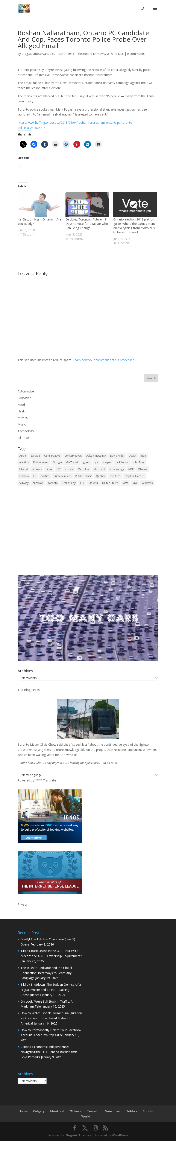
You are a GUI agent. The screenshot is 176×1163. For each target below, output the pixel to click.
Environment (41, 462)
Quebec (101, 476)
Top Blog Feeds (29, 690)
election (24, 462)
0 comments (136, 54)
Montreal (57, 1111)
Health (22, 411)
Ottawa (75, 1111)
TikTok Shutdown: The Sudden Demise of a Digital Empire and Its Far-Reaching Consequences (51, 989)
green (86, 462)
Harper (107, 462)
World (85, 1116)
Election (83, 54)
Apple (23, 456)
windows (147, 483)
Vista (125, 483)
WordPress (120, 1135)
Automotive (26, 391)
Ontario (24, 476)
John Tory (138, 462)
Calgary (39, 1111)
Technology (26, 431)
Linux (49, 469)
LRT (58, 469)
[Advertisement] (88, 533)
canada (35, 456)
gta (96, 462)
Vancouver (113, 1111)
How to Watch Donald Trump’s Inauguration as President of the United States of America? (51, 1018)
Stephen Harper (134, 476)
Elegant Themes (78, 1135)
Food (21, 405)
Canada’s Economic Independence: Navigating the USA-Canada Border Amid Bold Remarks (49, 1052)
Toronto (53, 483)
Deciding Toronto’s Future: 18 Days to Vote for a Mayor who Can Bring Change (86, 223)
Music (22, 424)
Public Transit (83, 476)
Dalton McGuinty (96, 456)
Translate (49, 780)
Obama (142, 469)
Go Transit (72, 462)
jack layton (122, 462)
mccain (69, 469)
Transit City (69, 483)
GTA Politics (115, 54)
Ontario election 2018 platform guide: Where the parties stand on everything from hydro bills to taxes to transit (134, 225)
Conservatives (73, 456)
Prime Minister (62, 476)
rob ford (115, 476)
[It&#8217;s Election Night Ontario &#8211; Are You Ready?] (39, 204)
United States (110, 483)
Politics (131, 1111)
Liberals (37, 469)
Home (23, 1111)
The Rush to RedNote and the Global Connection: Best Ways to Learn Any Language (46, 973)
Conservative (52, 456)
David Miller (117, 456)
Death (132, 456)
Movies (23, 418)
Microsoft (99, 469)
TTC (82, 483)
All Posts (24, 438)
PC (34, 476)
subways (38, 483)
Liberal (23, 469)
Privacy (22, 904)
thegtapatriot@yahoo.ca (38, 54)
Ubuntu (93, 483)
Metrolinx (83, 469)
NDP (131, 469)
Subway (24, 483)
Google (57, 462)
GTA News (97, 54)
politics (45, 476)
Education (24, 398)
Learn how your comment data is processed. (104, 360)
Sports (148, 1111)
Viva (135, 483)
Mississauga (116, 469)
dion (143, 456)
